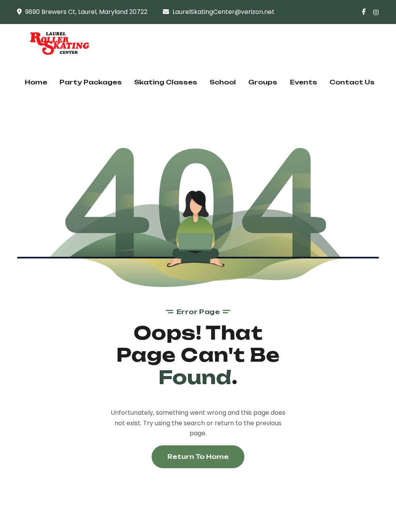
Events (303, 82)
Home (36, 82)
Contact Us (352, 82)
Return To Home (198, 456)
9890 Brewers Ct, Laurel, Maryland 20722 (86, 11)
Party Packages (91, 82)
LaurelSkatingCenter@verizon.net (223, 11)
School (223, 82)
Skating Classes (165, 82)
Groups (262, 82)
